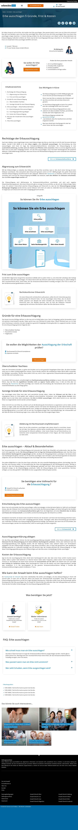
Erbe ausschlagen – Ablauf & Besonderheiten (20, 107)
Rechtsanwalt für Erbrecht (12, 577)
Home (4, 12)
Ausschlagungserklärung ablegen (19, 112)
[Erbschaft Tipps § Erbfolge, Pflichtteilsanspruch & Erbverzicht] (39, 738)
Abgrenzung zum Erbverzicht (18, 94)
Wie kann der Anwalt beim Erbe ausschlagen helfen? (20, 117)
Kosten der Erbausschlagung (18, 114)
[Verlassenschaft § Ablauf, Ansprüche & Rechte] (14, 738)
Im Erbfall (9, 12)
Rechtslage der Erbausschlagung (16, 92)
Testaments (14, 384)
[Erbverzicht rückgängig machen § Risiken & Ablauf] (57, 719)
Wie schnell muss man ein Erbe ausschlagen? (25, 650)
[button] (22, 5)
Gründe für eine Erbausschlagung (17, 99)
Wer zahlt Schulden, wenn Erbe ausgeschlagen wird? (28, 668)
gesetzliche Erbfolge (49, 117)
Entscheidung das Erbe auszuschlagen (21, 109)
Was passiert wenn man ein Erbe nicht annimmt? (27, 662)
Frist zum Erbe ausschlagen (18, 97)
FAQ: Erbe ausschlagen (14, 121)
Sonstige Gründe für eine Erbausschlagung (22, 104)
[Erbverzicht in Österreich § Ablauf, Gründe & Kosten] (20, 719)
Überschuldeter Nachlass (17, 102)
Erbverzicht (50, 173)
